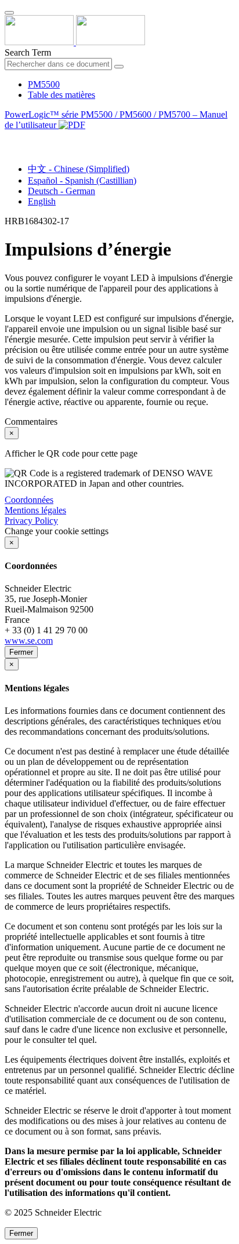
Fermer (21, 652)
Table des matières (61, 95)
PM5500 (44, 84)
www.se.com (29, 640)
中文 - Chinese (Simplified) (78, 169)
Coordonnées (29, 500)
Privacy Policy (31, 521)
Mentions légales (35, 510)
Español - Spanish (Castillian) (82, 180)
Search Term (28, 52)
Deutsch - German (61, 191)
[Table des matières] (9, 138)
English (42, 201)
